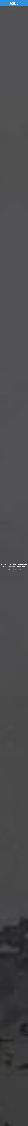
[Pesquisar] (25, 3)
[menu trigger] (3, 3)
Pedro (9, 569)
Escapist (14, 562)
